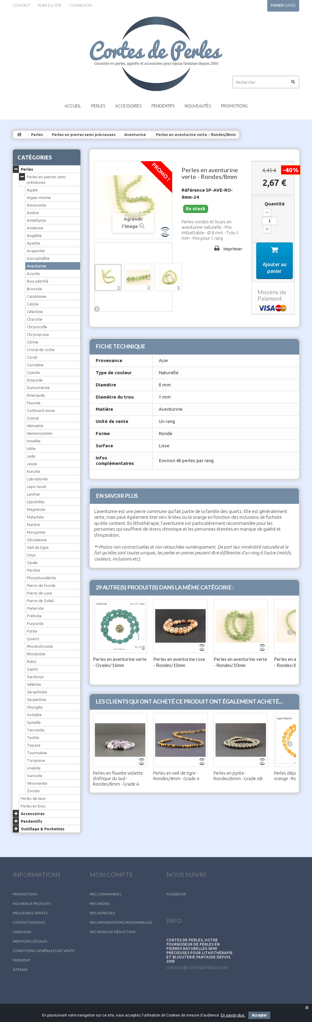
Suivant (97, 308)
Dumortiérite (38, 387)
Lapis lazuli (36, 486)
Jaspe (32, 464)
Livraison (22, 932)
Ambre (33, 213)
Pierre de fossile (41, 585)
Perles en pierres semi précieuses (83, 134)
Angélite (34, 235)
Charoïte (34, 319)
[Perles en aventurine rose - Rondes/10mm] (180, 626)
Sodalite (34, 715)
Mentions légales (30, 941)
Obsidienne (37, 540)
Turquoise (36, 760)
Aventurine (135, 134)
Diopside (35, 380)
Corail (32, 357)
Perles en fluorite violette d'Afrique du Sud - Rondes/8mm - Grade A (118, 778)
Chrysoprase (38, 334)
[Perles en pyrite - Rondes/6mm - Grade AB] (241, 740)
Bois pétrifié (37, 281)
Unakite (34, 768)
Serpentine (36, 699)
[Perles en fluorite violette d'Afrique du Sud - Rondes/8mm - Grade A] (120, 740)
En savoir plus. (233, 1015)
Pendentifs (163, 105)
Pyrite (32, 631)
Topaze (34, 745)
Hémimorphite (39, 433)
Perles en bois (33, 806)
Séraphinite (37, 692)
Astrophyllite (38, 258)
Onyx (31, 555)
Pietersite (35, 608)
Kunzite (33, 471)
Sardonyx (35, 677)
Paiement (21, 960)
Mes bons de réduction (112, 932)
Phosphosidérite (41, 578)
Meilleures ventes (30, 913)
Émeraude (36, 395)
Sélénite (34, 684)
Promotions (234, 105)
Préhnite (34, 616)
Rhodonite (36, 654)
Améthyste (36, 220)
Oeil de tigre (38, 547)
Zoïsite (33, 791)
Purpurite (35, 623)
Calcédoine (36, 296)
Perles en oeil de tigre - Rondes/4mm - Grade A (176, 775)
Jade (31, 456)
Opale (32, 562)
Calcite (33, 304)
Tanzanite (35, 730)
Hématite (35, 426)
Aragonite (36, 251)
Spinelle (34, 722)
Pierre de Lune (39, 593)
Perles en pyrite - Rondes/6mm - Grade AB (238, 775)
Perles (98, 105)
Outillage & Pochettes (43, 829)
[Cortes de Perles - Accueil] (156, 54)
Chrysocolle (37, 327)
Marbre (33, 524)
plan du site (50, 5)
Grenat (33, 418)
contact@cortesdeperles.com (197, 968)
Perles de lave (33, 798)
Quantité (274, 203)
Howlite (34, 441)
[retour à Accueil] (19, 134)
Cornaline (35, 365)
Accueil (73, 105)
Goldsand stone (41, 410)
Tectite (33, 737)
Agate (32, 190)
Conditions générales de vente (44, 951)
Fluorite (34, 403)
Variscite (34, 775)
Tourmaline (37, 753)
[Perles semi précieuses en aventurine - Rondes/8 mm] (108, 277)
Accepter (259, 1015)
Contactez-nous (29, 922)
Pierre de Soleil (40, 600)
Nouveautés (198, 105)
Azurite (33, 273)
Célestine (35, 311)
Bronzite (34, 289)
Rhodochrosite (40, 646)
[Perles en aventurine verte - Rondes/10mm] (241, 626)
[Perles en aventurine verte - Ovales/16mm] (120, 626)
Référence (193, 190)
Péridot (33, 570)
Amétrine (35, 228)
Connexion (80, 5)
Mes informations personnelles (121, 922)
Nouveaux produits (32, 903)
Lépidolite (35, 502)
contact (21, 5)
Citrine (32, 342)
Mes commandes (105, 894)
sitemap (20, 969)
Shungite (35, 707)
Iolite (31, 448)
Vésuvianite (37, 783)
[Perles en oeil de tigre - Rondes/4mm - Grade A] (180, 740)
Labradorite (37, 479)
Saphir (32, 669)
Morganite (36, 532)
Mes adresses (102, 913)
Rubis (32, 661)
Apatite (33, 243)
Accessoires (128, 105)
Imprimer (232, 248)
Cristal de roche (41, 349)
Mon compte (111, 874)
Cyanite (33, 372)
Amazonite (36, 205)
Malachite (35, 517)
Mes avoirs (100, 903)
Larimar (33, 494)
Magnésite (36, 509)
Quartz (33, 639)
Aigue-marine (39, 197)
